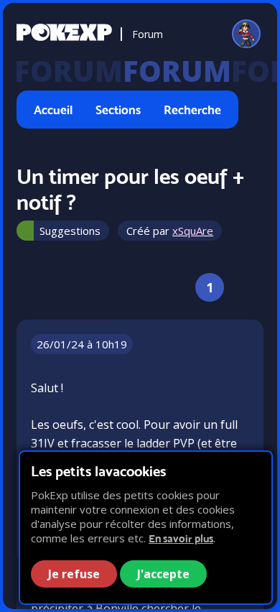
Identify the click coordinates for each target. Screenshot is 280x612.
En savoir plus (181, 538)
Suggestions (70, 230)
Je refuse (74, 574)
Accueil (53, 109)
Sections (118, 109)
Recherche (192, 109)
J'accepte (163, 574)
